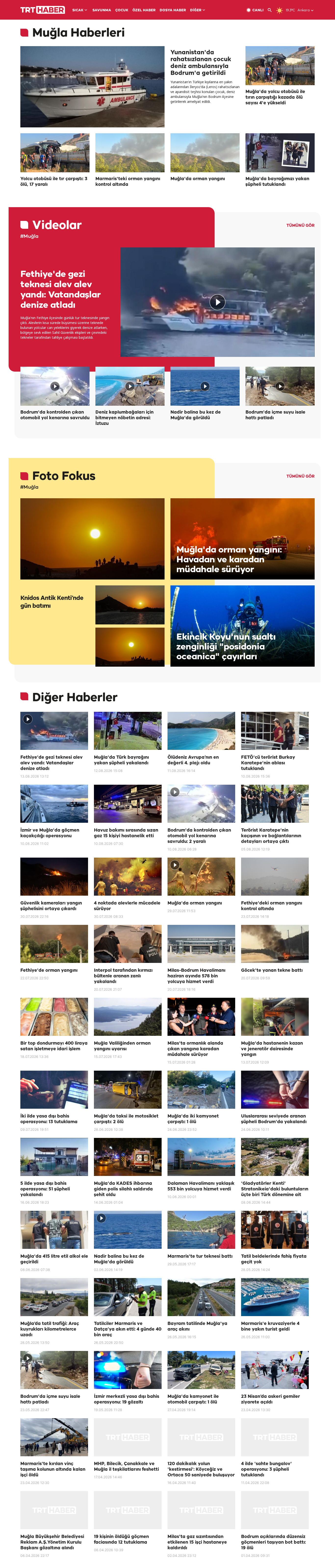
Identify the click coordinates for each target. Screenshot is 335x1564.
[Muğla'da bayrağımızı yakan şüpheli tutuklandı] (280, 152)
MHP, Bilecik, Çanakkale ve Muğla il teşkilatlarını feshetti (126, 1466)
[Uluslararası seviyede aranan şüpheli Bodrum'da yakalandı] (275, 1090)
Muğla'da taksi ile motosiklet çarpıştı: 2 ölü (126, 1119)
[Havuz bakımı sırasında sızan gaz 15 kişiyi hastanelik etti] (128, 804)
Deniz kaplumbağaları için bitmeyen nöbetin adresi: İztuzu (124, 418)
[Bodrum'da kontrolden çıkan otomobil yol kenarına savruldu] (55, 386)
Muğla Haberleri (78, 33)
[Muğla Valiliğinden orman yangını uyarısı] (128, 1017)
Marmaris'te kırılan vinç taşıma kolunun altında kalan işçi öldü (52, 1469)
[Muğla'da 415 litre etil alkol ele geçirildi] (54, 1230)
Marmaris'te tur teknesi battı (200, 1256)
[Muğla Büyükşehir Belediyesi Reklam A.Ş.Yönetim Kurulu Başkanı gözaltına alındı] (54, 1510)
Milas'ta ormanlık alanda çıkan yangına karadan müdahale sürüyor (195, 1049)
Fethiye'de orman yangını (48, 970)
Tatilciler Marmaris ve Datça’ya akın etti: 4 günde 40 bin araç (127, 1329)
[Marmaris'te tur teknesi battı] (201, 1230)
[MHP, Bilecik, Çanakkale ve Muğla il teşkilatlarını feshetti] (128, 1437)
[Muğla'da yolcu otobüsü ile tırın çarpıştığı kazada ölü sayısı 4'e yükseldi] (280, 65)
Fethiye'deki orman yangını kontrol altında (271, 906)
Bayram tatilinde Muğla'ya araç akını (197, 1326)
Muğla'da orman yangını (197, 178)
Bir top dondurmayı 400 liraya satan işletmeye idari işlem (54, 1046)
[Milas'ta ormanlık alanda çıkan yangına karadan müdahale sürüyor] (201, 1017)
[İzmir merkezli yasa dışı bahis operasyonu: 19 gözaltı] (128, 1370)
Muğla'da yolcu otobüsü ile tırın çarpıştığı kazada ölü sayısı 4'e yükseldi (275, 97)
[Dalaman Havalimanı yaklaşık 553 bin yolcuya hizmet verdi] (201, 1157)
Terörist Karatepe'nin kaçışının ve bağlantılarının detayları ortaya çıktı (271, 836)
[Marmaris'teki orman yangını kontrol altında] (130, 152)
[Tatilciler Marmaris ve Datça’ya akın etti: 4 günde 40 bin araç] (128, 1297)
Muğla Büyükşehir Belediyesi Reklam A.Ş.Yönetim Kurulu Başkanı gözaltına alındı (52, 1542)
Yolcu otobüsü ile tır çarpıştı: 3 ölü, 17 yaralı (53, 181)
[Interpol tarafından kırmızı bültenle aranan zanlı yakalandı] (128, 944)
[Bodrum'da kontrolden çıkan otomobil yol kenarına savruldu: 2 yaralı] (201, 804)
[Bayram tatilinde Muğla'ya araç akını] (201, 1297)
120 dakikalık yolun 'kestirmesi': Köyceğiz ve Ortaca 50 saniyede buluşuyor (201, 1469)
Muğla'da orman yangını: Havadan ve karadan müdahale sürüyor (229, 559)
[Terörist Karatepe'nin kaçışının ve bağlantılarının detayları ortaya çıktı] (275, 804)
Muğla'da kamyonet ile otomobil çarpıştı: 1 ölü (193, 1399)
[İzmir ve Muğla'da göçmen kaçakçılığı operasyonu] (54, 804)
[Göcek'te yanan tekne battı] (275, 944)
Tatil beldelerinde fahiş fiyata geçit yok (274, 1259)
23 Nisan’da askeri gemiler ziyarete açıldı (270, 1399)
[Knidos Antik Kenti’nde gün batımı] (92, 539)
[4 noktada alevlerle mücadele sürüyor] (128, 877)
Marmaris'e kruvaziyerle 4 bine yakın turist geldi (270, 1326)
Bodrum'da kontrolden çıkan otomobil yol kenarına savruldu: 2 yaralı (199, 836)
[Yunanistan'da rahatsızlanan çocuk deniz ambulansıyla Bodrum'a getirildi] (92, 86)
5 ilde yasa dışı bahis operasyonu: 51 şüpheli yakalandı (45, 1189)
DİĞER (195, 10)
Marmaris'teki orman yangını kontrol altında (127, 181)
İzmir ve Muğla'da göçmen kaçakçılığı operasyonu (49, 833)
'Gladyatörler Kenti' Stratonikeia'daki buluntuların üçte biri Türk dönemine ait (274, 1189)
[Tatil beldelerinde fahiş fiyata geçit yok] (275, 1230)
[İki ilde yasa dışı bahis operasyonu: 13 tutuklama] (54, 1090)
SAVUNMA (101, 10)
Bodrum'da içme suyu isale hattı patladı (275, 415)
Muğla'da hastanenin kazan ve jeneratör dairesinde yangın (272, 1049)
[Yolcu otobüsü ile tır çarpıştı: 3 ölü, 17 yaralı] (55, 152)
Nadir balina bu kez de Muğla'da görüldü (195, 415)
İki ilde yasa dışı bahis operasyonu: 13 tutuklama (48, 1119)
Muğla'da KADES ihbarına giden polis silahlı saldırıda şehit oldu (123, 1189)
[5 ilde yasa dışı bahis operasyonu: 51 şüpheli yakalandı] (54, 1157)
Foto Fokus (63, 476)
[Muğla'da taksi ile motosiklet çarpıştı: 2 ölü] (128, 1090)
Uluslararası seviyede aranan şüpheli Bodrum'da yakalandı (274, 1119)
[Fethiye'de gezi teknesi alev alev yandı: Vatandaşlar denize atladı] (217, 302)
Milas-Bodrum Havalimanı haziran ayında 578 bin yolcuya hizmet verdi (196, 976)
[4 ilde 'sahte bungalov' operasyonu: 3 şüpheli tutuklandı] (275, 1437)
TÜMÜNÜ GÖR (300, 226)
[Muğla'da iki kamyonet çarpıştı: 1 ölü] (201, 1090)
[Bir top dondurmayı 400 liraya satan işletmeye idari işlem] (54, 1017)
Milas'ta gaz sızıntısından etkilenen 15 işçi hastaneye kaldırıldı (197, 1542)
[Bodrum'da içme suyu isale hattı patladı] (280, 386)
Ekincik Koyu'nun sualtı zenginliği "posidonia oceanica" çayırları (226, 646)
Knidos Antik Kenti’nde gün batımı (51, 602)
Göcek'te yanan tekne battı (272, 970)
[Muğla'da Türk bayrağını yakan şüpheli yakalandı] (128, 731)
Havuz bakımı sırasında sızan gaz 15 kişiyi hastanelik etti (126, 833)
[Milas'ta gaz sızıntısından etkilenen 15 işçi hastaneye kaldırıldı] (201, 1510)
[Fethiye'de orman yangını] (54, 944)
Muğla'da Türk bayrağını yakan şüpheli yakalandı (121, 760)
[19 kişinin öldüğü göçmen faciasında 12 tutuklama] (128, 1510)
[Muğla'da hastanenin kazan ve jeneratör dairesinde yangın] (275, 1017)
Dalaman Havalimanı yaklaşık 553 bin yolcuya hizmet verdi (201, 1186)
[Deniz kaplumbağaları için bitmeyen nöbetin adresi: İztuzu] (130, 386)
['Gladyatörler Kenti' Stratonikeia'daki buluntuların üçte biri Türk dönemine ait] (275, 1157)
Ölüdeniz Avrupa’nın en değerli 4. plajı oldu (193, 760)
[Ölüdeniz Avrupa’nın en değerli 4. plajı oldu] (201, 731)
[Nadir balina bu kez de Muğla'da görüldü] (205, 386)
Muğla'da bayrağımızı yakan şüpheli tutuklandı (277, 181)
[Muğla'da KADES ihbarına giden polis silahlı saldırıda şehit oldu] (128, 1157)
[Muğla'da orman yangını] (205, 152)
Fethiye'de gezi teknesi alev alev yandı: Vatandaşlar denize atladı (60, 290)
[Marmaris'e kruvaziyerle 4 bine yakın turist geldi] (275, 1297)
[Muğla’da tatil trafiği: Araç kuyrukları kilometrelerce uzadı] (54, 1297)
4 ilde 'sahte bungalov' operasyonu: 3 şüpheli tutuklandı (266, 1469)
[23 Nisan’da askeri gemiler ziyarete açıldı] (275, 1370)
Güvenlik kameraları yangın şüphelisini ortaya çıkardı (51, 906)
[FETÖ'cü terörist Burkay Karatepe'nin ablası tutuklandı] (275, 731)
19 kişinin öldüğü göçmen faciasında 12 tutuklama (121, 1539)
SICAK (77, 10)
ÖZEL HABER (143, 10)
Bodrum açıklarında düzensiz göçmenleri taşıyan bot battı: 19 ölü (273, 1542)
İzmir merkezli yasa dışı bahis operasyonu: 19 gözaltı (126, 1399)
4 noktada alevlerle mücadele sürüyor (127, 906)
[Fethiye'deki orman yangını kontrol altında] (275, 877)
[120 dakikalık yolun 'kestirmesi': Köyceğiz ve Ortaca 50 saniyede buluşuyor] (201, 1437)
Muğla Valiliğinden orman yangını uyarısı (122, 1046)
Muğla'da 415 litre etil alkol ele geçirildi (54, 1259)
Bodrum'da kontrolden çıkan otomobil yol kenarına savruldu (55, 415)
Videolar (57, 225)
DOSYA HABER (173, 10)
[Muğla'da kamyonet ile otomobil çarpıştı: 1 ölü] (201, 1370)
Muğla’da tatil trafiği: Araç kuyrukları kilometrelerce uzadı (49, 1329)
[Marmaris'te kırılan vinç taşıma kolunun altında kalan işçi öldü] (54, 1437)
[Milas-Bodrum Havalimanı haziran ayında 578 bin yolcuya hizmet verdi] (201, 944)
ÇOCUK (121, 10)
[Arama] (271, 10)
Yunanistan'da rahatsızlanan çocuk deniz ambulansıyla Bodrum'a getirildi (200, 62)
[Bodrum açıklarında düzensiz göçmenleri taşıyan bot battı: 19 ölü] (275, 1510)
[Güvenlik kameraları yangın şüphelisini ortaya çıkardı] (54, 877)
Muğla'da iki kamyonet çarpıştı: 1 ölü (193, 1119)
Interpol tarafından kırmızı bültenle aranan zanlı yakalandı (123, 976)
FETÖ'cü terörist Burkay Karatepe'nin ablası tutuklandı (268, 763)
